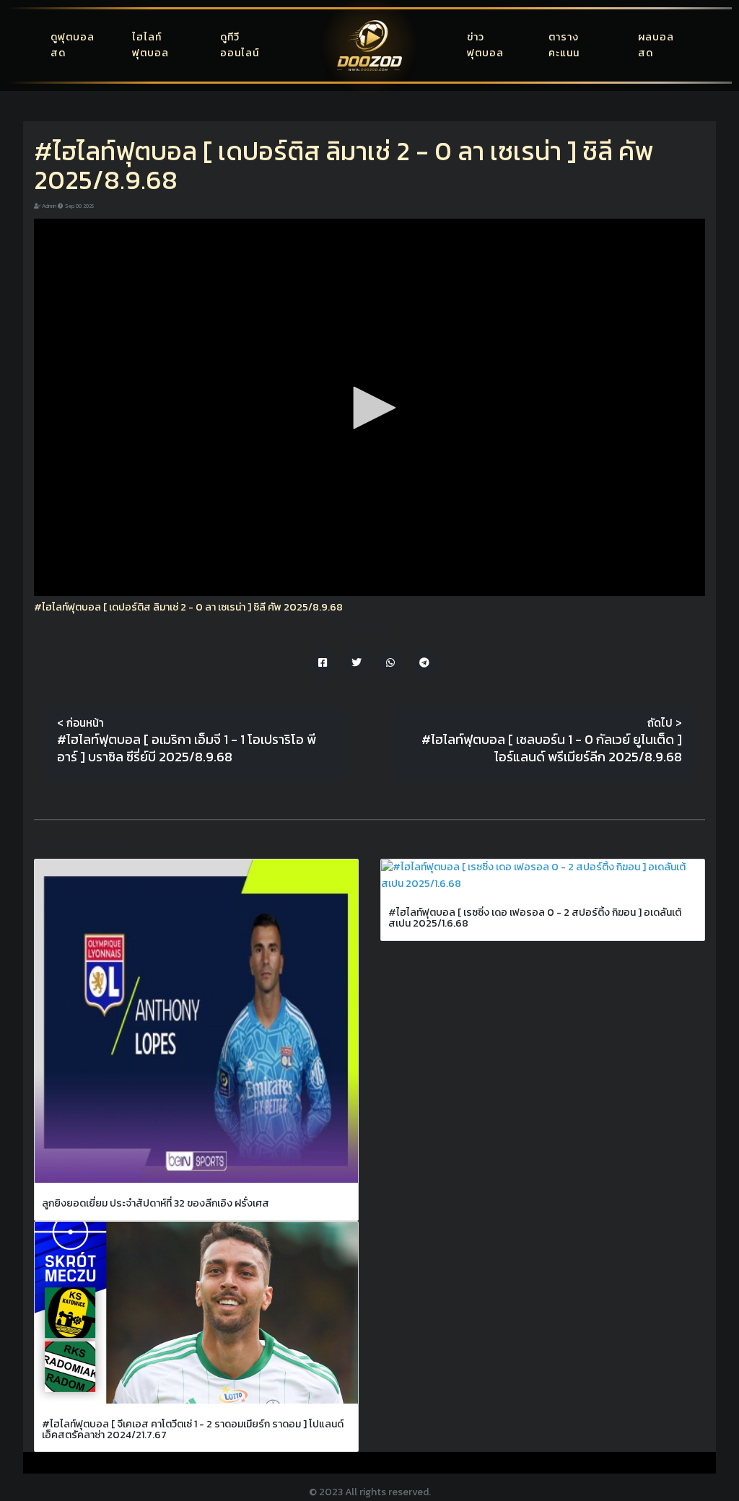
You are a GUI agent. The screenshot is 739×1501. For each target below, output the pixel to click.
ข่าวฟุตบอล (485, 45)
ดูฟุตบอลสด (73, 45)
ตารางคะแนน (564, 45)
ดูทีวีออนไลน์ (239, 45)
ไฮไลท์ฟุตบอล (150, 45)
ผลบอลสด (656, 45)
